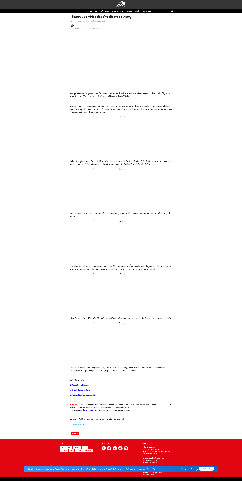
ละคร (71, 451)
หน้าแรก (90, 11)
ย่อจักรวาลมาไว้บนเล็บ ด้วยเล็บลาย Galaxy (94, 21)
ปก (96, 11)
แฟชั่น (107, 11)
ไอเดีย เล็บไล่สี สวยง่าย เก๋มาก (80, 390)
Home (73, 21)
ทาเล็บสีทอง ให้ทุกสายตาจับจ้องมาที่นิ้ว (83, 395)
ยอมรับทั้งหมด (206, 469)
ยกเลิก (191, 469)
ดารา (122, 11)
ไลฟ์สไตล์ (138, 11)
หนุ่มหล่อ (129, 11)
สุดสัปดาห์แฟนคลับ (78, 424)
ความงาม (114, 11)
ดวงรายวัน (147, 11)
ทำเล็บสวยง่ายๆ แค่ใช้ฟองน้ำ (79, 385)
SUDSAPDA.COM (79, 29)
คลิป (101, 11)
